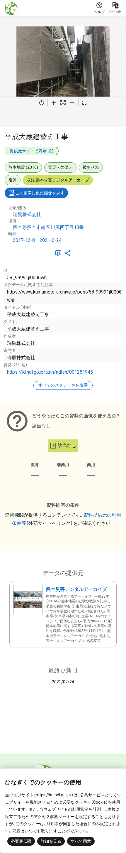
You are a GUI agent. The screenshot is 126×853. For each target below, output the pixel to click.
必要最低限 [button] (21, 841)
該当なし (67, 445)
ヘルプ (99, 12)
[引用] (59, 253)
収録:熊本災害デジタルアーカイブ (58, 180)
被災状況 (91, 167)
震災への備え (60, 167)
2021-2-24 (51, 240)
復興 (12, 180)
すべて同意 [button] (81, 841)
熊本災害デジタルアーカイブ (76, 589)
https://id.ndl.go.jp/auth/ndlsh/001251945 (50, 372)
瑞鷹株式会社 (27, 214)
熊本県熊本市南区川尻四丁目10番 (48, 227)
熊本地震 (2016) (23, 167)
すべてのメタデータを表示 (63, 385)
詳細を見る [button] (51, 841)
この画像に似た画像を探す (39, 193)
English (115, 12)
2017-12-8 (24, 240)
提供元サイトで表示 (28, 151)
